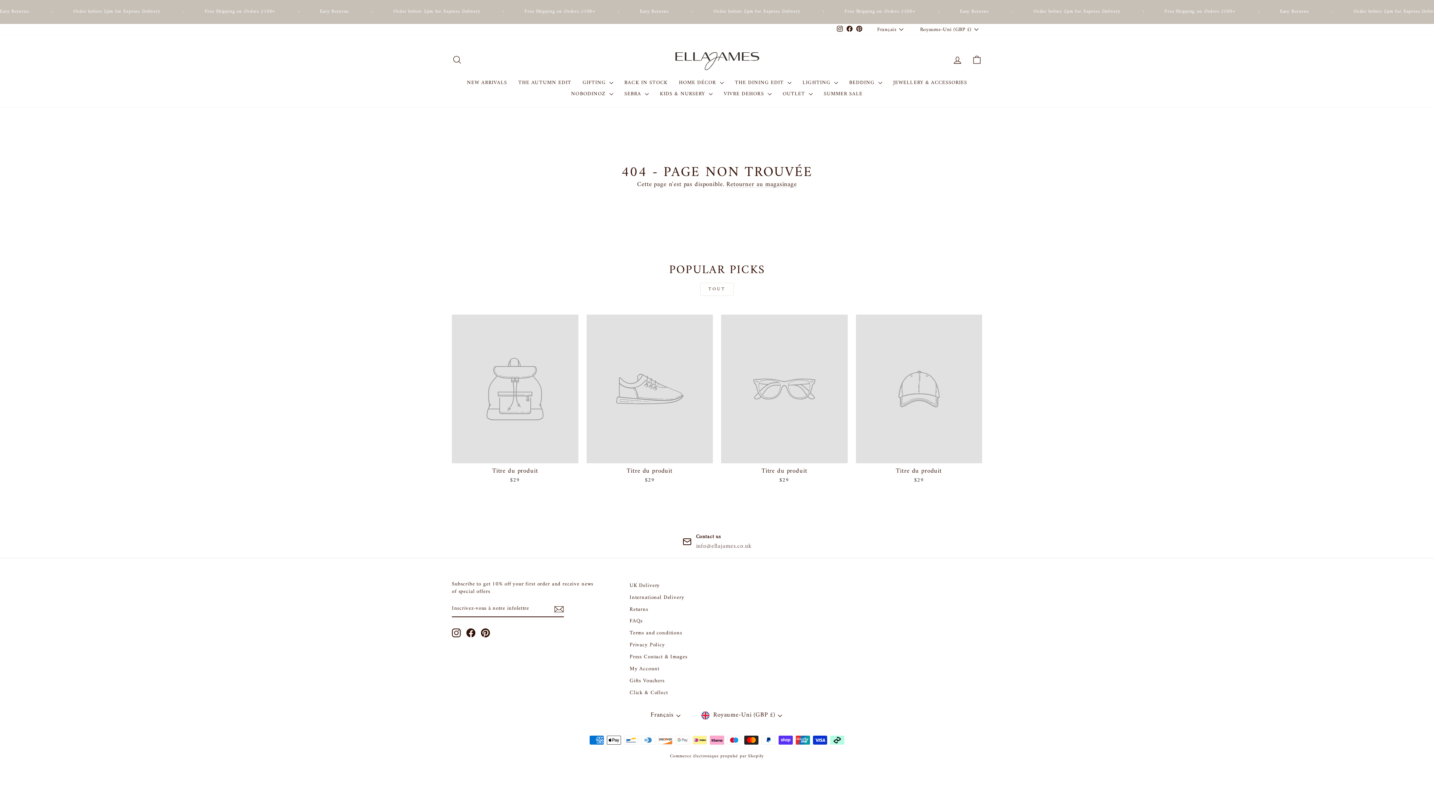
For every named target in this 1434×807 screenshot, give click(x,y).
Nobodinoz (589, 94)
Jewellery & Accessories (930, 82)
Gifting (595, 82)
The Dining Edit (760, 82)
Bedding (862, 82)
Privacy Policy (647, 645)
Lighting (817, 82)
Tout (716, 289)
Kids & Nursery (683, 94)
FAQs (636, 621)
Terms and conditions (656, 633)
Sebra (633, 94)
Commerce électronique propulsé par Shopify (717, 756)
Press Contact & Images (658, 657)
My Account (644, 669)
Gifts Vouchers (647, 681)
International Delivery (657, 597)
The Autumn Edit (544, 82)
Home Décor (698, 82)
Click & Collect (649, 693)
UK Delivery (645, 585)
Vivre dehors (745, 94)
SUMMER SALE (843, 94)
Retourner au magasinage (761, 184)
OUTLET (795, 94)
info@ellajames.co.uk (724, 546)
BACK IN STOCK (646, 82)
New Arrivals (487, 82)
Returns (639, 609)
